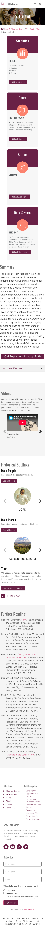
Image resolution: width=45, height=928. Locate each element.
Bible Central (13, 3)
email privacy (29, 909)
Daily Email (10, 890)
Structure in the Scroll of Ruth (20, 755)
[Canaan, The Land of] (22, 545)
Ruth (24, 620)
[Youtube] (12, 846)
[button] (35, 4)
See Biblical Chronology (13, 588)
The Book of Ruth (33, 29)
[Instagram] (19, 846)
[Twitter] (25, 846)
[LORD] (22, 496)
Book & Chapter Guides (14, 29)
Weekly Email (11, 893)
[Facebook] (6, 846)
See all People (9, 481)
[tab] (22, 368)
